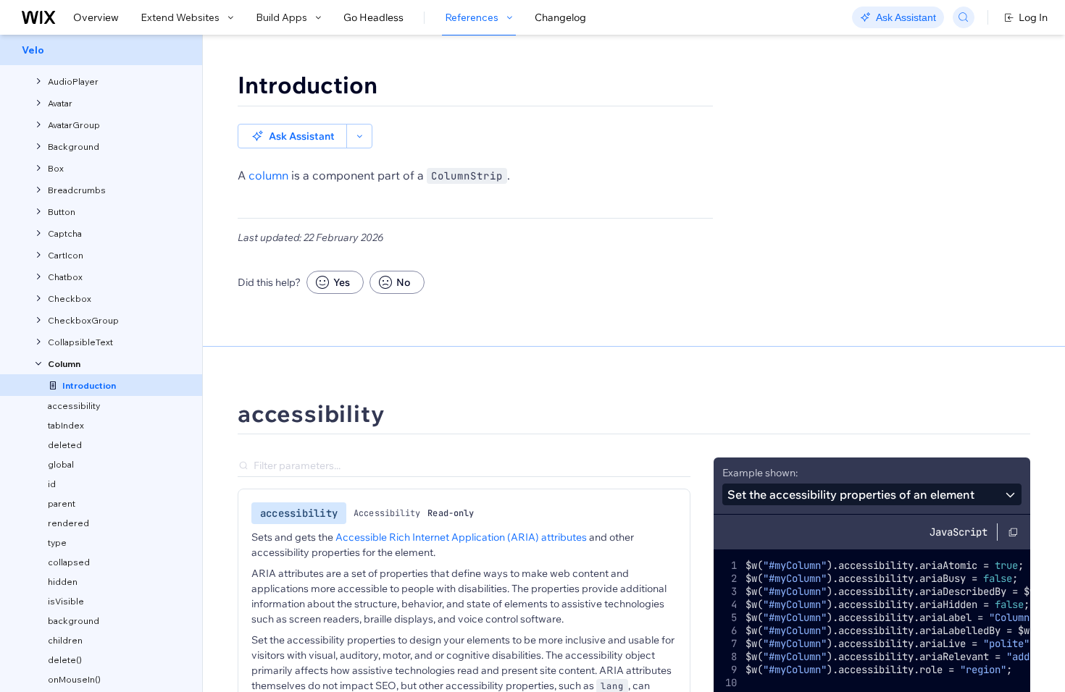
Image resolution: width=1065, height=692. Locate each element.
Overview (96, 17)
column (268, 175)
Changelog (560, 17)
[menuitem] (101, 50)
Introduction (307, 84)
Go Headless (373, 17)
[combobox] (872, 494)
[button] (292, 136)
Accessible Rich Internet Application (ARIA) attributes (461, 537)
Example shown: (760, 472)
